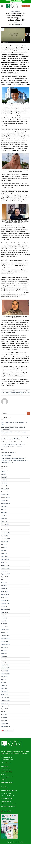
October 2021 (4, 641)
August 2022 (4, 612)
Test (2, 449)
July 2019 (3, 712)
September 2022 (5, 609)
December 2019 (5, 697)
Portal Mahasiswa (6, 793)
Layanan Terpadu (6, 801)
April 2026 (4, 483)
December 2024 (5, 530)
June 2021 (4, 653)
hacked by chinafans (6, 455)
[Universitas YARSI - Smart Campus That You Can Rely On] (12, 6)
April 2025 (4, 518)
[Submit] (28, 413)
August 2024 (4, 541)
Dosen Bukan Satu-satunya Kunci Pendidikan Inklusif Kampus (15, 423)
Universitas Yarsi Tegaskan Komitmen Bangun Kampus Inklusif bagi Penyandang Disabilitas (15, 438)
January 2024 (4, 562)
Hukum (4, 774)
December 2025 (5, 494)
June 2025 (4, 512)
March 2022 (4, 626)
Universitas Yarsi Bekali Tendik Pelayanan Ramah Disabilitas (13, 433)
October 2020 (4, 670)
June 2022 (4, 618)
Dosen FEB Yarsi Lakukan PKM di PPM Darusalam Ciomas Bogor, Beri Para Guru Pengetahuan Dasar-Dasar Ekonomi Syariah (14, 460)
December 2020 (5, 665)
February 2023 (5, 594)
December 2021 (5, 635)
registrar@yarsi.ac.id (8, 759)
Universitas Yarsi (14, 394)
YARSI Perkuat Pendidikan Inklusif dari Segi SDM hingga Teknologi (13, 428)
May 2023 (3, 585)
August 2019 (4, 709)
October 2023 (4, 571)
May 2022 (3, 621)
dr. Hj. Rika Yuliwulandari (18, 392)
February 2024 (5, 559)
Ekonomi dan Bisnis (7, 771)
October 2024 (4, 535)
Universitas (17, 11)
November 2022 (5, 603)
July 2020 (3, 679)
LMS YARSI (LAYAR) (7, 798)
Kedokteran (5, 766)
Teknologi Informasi (7, 777)
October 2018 (4, 723)
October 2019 (4, 703)
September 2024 (5, 538)
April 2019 (4, 717)
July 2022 (3, 615)
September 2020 (5, 673)
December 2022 (5, 600)
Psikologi (4, 779)
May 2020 (3, 682)
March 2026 (4, 486)
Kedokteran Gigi (6, 769)
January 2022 (4, 632)
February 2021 (5, 662)
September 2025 (5, 503)
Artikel (12, 11)
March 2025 (4, 521)
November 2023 (5, 568)
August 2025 (4, 506)
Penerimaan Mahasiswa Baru (9, 790)
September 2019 (5, 706)
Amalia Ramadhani (9, 392)
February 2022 (5, 629)
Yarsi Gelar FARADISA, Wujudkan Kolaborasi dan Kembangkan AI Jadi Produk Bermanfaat (14, 445)
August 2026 (4, 471)
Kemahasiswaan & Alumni (8, 803)
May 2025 (3, 515)
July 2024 (3, 544)
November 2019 (5, 700)
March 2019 (4, 720)
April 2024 (4, 553)
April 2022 (4, 623)
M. (21, 24)
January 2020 (4, 694)
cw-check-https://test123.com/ (9, 452)
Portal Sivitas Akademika (8, 795)
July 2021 (3, 650)
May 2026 (3, 480)
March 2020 (4, 688)
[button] (2, 6)
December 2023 (5, 565)
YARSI (21, 394)
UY (18, 394)
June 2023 (4, 582)
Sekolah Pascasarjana (7, 782)
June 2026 (4, 477)
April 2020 (4, 685)
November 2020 (5, 667)
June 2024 (4, 547)
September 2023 (5, 574)
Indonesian (13, 2)
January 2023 (4, 597)
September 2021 (5, 644)
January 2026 (4, 491)
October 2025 (4, 500)
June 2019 (4, 714)
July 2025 (3, 509)
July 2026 (3, 474)
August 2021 (4, 647)
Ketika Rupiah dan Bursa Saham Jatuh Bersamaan (14, 441)
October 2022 (4, 606)
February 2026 (5, 488)
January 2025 (4, 527)
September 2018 (5, 726)
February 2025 (5, 524)
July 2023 (3, 579)
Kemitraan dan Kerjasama (8, 806)
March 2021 (4, 659)
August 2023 (4, 577)
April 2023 (4, 588)
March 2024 (4, 556)
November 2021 (5, 638)
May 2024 (3, 550)
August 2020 (4, 676)
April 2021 (4, 656)
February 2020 (5, 691)
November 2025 (5, 497)
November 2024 (5, 533)
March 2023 (4, 591)
